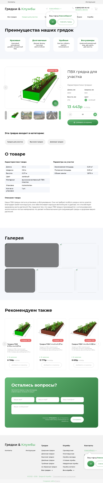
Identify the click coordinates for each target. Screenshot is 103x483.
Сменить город (66, 22)
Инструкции (90, 2)
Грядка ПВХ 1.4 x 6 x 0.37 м (51, 344)
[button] (6, 87)
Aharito (57, 481)
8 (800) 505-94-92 (82, 7)
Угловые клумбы (69, 460)
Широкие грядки (48, 450)
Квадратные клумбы (70, 463)
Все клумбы (67, 470)
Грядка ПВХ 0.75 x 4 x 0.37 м (14, 345)
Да (53, 22)
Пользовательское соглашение (64, 476)
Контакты (11, 2)
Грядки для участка (30, 17)
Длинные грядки (56, 142)
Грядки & (20, 9)
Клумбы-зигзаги (69, 467)
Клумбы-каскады (69, 457)
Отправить (77, 419)
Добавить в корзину (84, 122)
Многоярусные (68, 454)
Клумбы (90, 17)
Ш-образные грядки (49, 467)
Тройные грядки (47, 463)
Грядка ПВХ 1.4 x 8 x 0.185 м (83, 344)
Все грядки (12, 17)
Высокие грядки (36, 142)
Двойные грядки (47, 460)
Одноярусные (68, 450)
